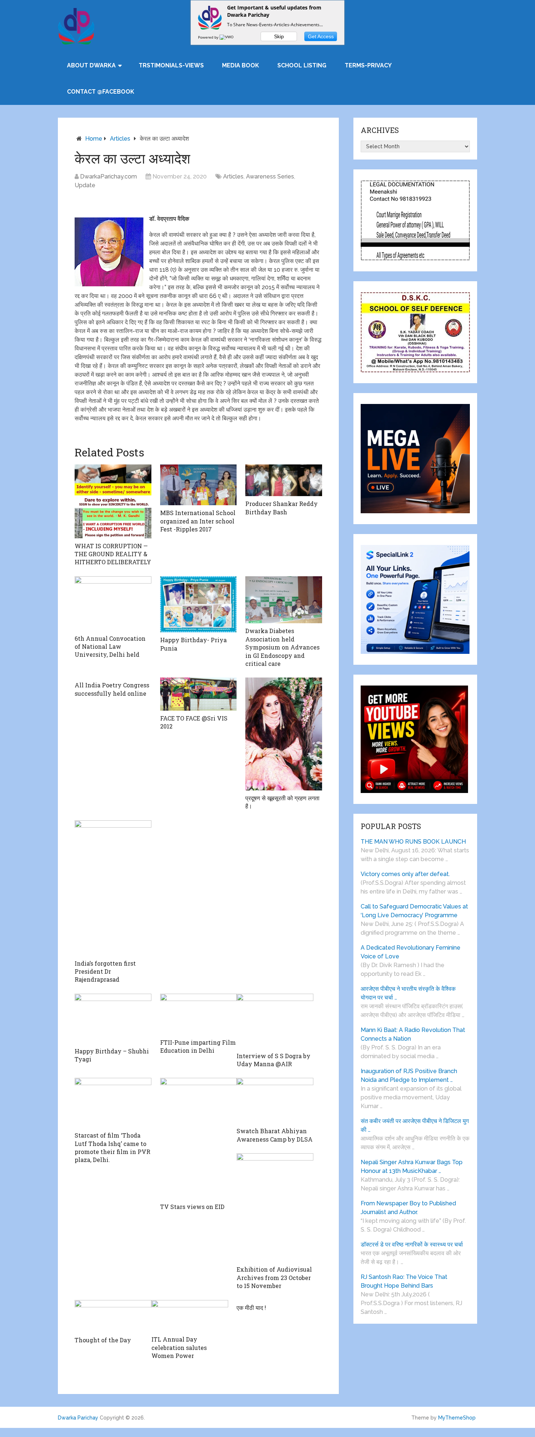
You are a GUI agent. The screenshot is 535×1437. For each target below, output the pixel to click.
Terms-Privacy (368, 65)
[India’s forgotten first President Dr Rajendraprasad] (113, 888)
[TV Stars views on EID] (198, 1138)
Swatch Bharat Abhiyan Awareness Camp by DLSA (275, 1135)
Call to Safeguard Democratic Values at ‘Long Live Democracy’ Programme (414, 911)
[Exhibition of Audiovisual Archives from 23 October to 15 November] (275, 1207)
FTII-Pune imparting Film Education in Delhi (198, 1046)
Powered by (208, 37)
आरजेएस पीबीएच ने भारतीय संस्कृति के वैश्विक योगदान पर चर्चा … (408, 993)
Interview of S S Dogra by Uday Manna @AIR (273, 1060)
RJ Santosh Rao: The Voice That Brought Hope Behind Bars (404, 1281)
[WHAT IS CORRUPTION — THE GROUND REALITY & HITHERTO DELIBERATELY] (113, 501)
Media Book (240, 65)
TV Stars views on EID (192, 1206)
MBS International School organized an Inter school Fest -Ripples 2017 (197, 521)
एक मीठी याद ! (251, 1307)
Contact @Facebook (100, 91)
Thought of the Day (103, 1340)
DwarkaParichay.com (108, 176)
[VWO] (227, 37)
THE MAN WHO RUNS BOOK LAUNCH (414, 841)
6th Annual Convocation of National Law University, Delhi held (110, 647)
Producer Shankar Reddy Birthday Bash (281, 507)
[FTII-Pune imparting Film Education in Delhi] (198, 1014)
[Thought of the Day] (113, 1316)
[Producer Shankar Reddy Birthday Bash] (283, 480)
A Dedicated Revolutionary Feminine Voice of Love (410, 952)
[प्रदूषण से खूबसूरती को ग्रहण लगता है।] (283, 734)
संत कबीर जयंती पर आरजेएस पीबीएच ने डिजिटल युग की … (415, 1125)
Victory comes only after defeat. (405, 874)
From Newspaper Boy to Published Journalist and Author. (408, 1208)
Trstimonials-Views (171, 65)
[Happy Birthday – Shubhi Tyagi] (113, 1019)
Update (85, 185)
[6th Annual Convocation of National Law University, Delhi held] (113, 603)
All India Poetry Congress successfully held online (112, 689)
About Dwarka (91, 65)
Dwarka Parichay (78, 1418)
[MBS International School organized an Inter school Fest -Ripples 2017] (198, 484)
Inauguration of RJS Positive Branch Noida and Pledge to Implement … (409, 1075)
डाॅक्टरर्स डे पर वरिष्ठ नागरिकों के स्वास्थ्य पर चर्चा (412, 1244)
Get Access (321, 36)
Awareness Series (270, 176)
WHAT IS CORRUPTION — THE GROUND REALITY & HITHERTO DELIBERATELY (113, 554)
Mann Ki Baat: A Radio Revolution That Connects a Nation (413, 1034)
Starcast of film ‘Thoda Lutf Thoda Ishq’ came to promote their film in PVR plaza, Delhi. (112, 1147)
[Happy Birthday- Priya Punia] (198, 604)
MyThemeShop (457, 1418)
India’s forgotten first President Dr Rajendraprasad (105, 971)
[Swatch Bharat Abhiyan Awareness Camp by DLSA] (275, 1100)
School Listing (301, 65)
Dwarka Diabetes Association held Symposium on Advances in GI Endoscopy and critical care (282, 647)
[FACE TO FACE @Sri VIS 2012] (198, 694)
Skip (279, 36)
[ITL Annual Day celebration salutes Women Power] (189, 1316)
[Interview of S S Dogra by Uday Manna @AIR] (275, 1021)
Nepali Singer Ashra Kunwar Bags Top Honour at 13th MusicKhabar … (412, 1166)
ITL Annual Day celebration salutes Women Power (179, 1347)
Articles (120, 138)
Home (93, 138)
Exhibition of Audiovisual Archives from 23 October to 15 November (274, 1277)
